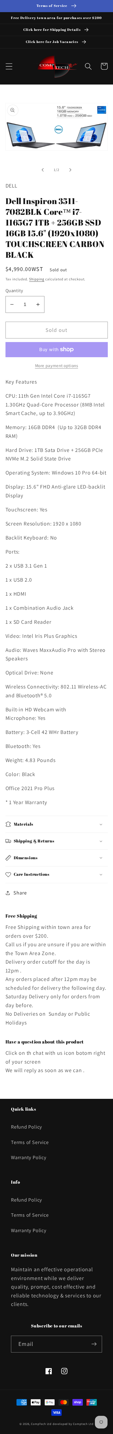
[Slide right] (70, 170)
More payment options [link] (56, 365)
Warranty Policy (28, 1157)
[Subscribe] (94, 1344)
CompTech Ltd (41, 1424)
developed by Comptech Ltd (73, 1424)
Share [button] (20, 892)
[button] (9, 66)
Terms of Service (30, 1142)
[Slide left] (42, 170)
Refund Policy (26, 1126)
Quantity (14, 291)
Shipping (36, 279)
